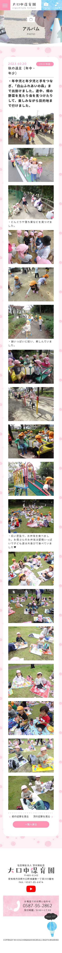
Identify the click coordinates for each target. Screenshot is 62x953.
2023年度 (44, 63)
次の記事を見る (41, 816)
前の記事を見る (20, 816)
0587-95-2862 (37, 906)
